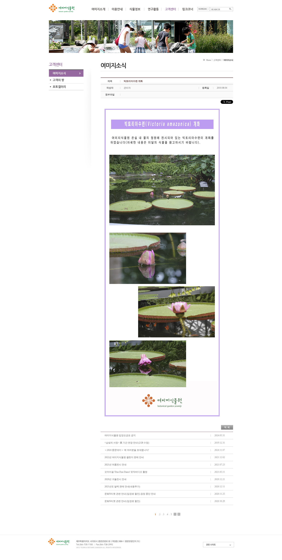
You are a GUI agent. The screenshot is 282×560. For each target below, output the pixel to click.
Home (208, 60)
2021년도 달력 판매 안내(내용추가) (122, 486)
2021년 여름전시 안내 (115, 464)
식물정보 (135, 11)
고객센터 (217, 60)
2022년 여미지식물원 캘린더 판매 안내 (124, 457)
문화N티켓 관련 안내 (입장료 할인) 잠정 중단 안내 (130, 494)
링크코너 (187, 11)
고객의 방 (66, 80)
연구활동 (153, 11)
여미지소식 (66, 73)
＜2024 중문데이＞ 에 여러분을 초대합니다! (127, 450)
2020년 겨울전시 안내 (115, 479)
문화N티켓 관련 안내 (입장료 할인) (122, 501)
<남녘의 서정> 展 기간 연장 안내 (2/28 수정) (127, 442)
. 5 (171, 514)
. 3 (163, 514)
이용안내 (117, 11)
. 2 (159, 514)
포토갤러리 (66, 86)
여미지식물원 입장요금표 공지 (120, 435)
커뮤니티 (170, 11)
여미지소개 (98, 11)
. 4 (167, 514)
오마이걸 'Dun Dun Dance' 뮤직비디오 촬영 (126, 472)
